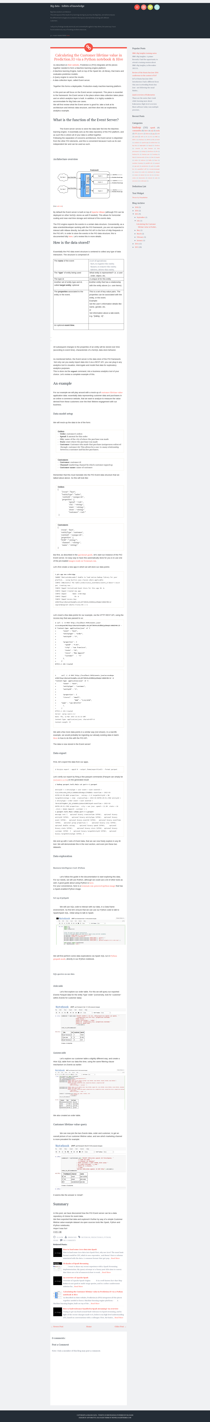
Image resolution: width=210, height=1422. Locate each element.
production (145, 166)
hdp (133, 157)
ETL (136, 134)
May (138, 230)
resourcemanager (154, 169)
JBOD (148, 139)
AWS (142, 136)
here (68, 35)
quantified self (141, 169)
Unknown (72, 1237)
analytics (137, 142)
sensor (137, 172)
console (137, 148)
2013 (137, 247)
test (148, 175)
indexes (143, 160)
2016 (137, 211)
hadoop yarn (146, 154)
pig (153, 134)
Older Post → (120, 1326)
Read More (115, 1258)
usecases (135, 181)
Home (89, 1326)
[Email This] (54, 1232)
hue (148, 157)
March (139, 234)
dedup (143, 151)
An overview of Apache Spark (75, 1277)
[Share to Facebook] (60, 1232)
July (138, 221)
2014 (137, 244)
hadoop (136, 127)
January (140, 240)
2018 (137, 207)
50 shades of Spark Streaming (75, 1263)
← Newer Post (57, 1326)
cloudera (157, 145)
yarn (136, 137)
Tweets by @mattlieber (140, 197)
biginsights (143, 145)
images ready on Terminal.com (82, 561)
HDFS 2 (134, 139)
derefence (151, 151)
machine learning (137, 163)
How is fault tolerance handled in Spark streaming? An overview (90, 1308)
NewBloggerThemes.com (121, 1418)
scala (158, 130)
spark (55, 1240)
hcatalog (154, 154)
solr (158, 134)
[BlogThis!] (56, 1232)
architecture (154, 142)
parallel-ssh (149, 163)
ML (153, 139)
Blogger (130, 1415)
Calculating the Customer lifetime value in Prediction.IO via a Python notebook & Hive (88, 57)
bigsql (150, 145)
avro (141, 134)
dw (157, 151)
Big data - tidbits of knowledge (67, 6)
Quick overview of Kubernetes (143, 95)
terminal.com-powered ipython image (98, 886)
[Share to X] (58, 1232)
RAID (158, 139)
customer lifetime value (112, 392)
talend (142, 175)
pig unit (137, 166)
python (107, 1237)
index (136, 160)
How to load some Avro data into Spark (80, 1249)
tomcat (150, 178)
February (140, 237)
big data (134, 145)
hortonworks (140, 157)
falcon (148, 134)
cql (152, 130)
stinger (158, 172)
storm (136, 175)
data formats (148, 148)
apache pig (145, 142)
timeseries (142, 178)
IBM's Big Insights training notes (144, 53)
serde (143, 172)
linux (156, 160)
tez (153, 175)
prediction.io (97, 1237)
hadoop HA (135, 154)
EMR (156, 136)
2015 (137, 214)
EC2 (151, 136)
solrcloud (150, 172)
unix (156, 178)
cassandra (136, 130)
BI (146, 136)
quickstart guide (85, 554)
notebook (85, 1237)
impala (158, 157)
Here (55, 738)
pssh (152, 166)
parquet (157, 163)
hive (146, 130)
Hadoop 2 (142, 139)
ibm (152, 157)
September (141, 217)
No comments (69, 1240)
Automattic (91, 1418)
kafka (150, 160)
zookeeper (143, 181)
